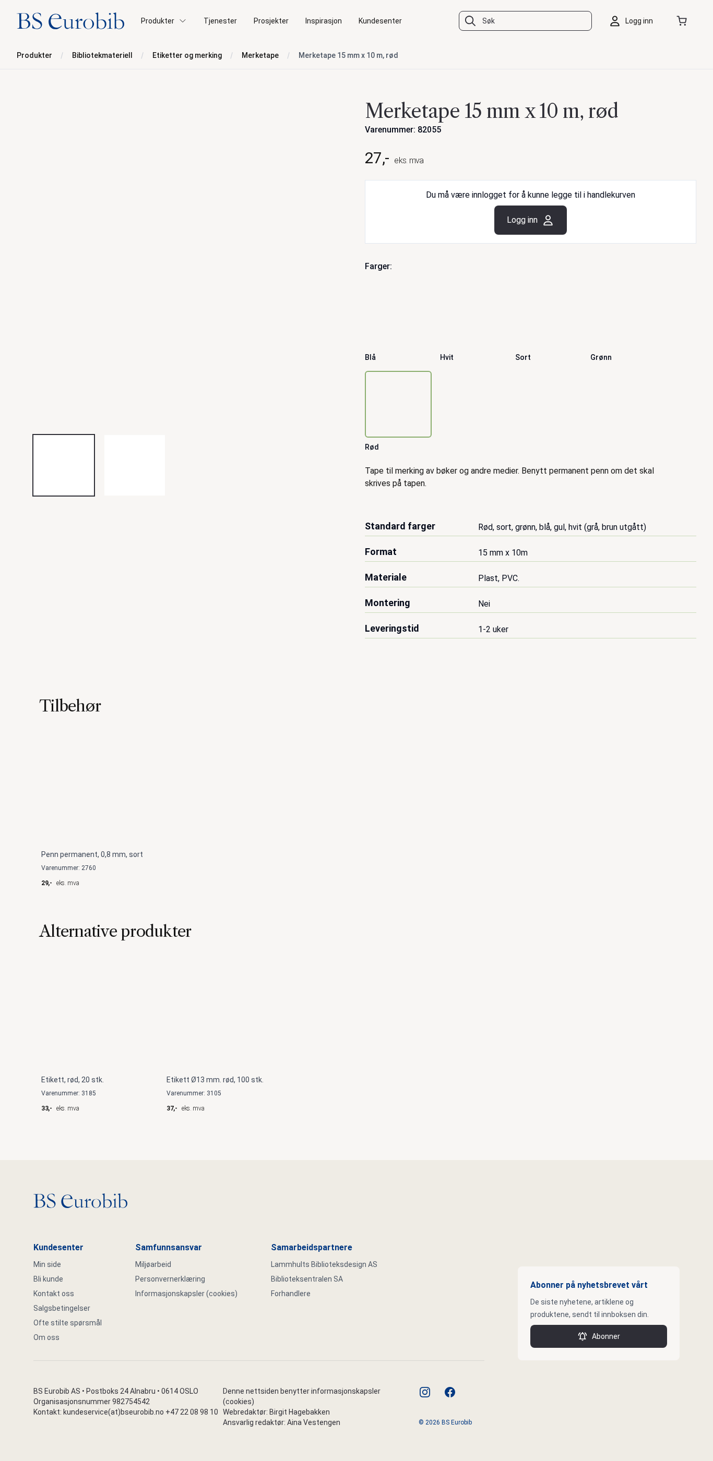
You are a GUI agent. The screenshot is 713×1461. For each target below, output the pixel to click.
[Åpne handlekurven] (683, 20)
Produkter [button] (157, 21)
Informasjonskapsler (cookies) (186, 1293)
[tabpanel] (182, 260)
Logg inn (522, 220)
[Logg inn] (634, 20)
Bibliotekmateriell (102, 55)
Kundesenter (380, 21)
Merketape (260, 55)
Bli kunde (48, 1279)
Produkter (34, 55)
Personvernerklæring (170, 1279)
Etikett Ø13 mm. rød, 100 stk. (215, 1080)
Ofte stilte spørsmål (67, 1323)
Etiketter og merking (187, 55)
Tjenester (220, 21)
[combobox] (525, 21)
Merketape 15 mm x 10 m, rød (348, 55)
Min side (47, 1264)
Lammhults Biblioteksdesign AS (324, 1264)
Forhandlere (291, 1293)
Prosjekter (271, 21)
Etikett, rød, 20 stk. (72, 1080)
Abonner (606, 1336)
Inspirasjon (323, 21)
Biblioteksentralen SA (307, 1279)
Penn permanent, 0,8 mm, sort (92, 854)
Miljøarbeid (153, 1264)
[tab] (63, 465)
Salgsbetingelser (61, 1308)
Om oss (46, 1337)
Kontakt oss (53, 1293)
